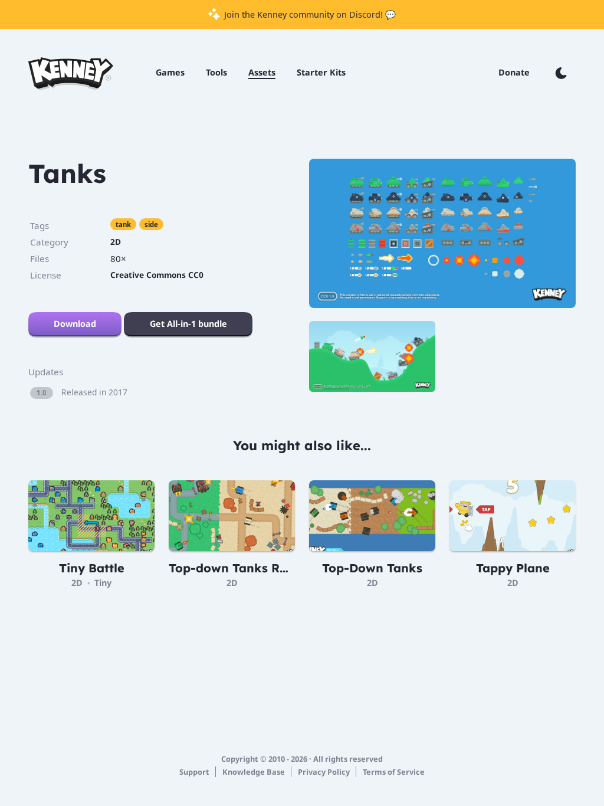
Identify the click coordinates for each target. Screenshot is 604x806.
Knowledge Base (253, 771)
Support (194, 771)
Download (75, 323)
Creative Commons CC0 (156, 274)
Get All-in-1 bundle (188, 323)
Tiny (102, 582)
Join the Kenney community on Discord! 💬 (309, 14)
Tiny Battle (91, 568)
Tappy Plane (513, 568)
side (151, 224)
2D (115, 241)
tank (123, 224)
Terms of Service (394, 771)
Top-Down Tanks (372, 568)
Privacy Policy (324, 771)
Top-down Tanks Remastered (256, 568)
